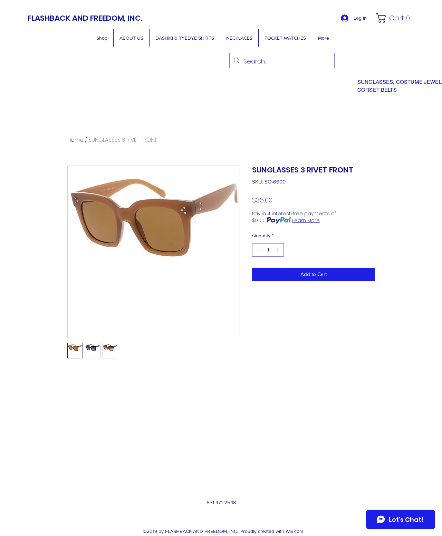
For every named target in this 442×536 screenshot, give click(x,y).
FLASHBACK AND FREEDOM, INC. (85, 18)
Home (75, 140)
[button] (395, 18)
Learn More (306, 220)
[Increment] (278, 250)
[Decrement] (257, 250)
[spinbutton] (268, 250)
